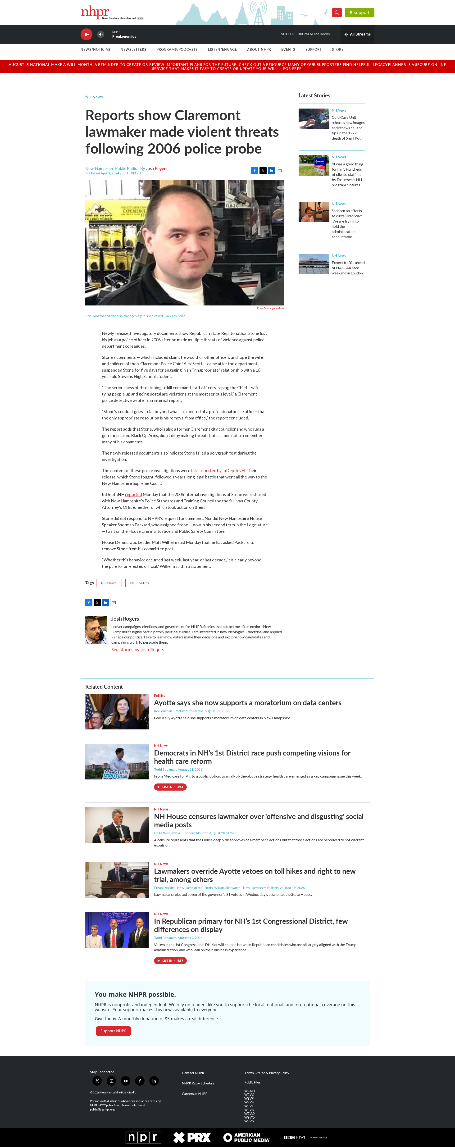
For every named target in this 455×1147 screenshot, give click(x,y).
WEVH (249, 1102)
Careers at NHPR (194, 1094)
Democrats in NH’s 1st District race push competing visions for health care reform (252, 757)
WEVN (249, 1110)
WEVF (249, 1098)
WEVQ (249, 1117)
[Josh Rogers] (96, 630)
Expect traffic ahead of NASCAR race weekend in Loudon (348, 267)
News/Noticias (95, 49)
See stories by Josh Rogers (137, 649)
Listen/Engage (222, 49)
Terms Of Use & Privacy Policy (266, 1073)
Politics (159, 695)
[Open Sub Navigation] (114, 49)
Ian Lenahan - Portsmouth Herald (178, 711)
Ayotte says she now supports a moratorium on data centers (247, 702)
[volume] (101, 34)
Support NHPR (113, 1030)
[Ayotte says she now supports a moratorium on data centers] (117, 711)
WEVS (249, 1121)
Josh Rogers (156, 168)
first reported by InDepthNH (218, 470)
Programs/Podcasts (177, 49)
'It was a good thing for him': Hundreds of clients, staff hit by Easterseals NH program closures (347, 174)
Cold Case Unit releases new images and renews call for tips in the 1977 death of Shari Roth (348, 127)
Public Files (252, 1082)
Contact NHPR (193, 1073)
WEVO (249, 1113)
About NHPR (259, 49)
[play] (86, 34)
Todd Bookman (165, 769)
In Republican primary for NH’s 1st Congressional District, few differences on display (251, 925)
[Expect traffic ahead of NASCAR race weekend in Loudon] (314, 264)
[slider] (108, 34)
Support (362, 12)
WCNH (249, 1091)
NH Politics (139, 583)
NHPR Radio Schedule (198, 1083)
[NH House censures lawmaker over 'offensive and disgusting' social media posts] (117, 825)
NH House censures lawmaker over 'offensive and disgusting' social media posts (259, 820)
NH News (94, 97)
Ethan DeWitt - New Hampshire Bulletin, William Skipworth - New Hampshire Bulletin (216, 888)
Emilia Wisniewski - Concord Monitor (181, 833)
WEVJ (248, 1106)
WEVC (249, 1095)
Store (338, 49)
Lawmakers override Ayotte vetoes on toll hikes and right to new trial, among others (254, 875)
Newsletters (133, 49)
